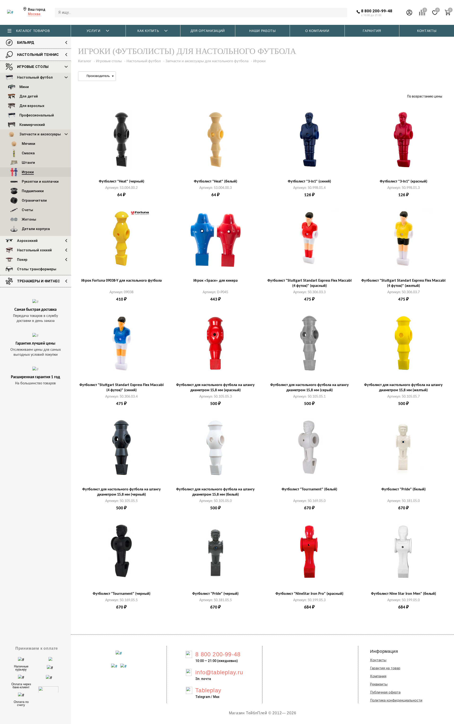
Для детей (28, 96)
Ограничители (34, 200)
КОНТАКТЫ (427, 31)
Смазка (28, 153)
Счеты (27, 210)
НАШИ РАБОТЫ (262, 31)
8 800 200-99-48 (376, 11)
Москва (34, 14)
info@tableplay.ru (219, 672)
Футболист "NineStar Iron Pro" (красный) (309, 594)
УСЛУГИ (93, 31)
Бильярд (25, 42)
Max (216, 697)
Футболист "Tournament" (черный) (121, 594)
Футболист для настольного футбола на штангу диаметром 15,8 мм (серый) (309, 387)
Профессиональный (36, 115)
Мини (24, 87)
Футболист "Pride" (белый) (403, 489)
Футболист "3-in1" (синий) (309, 181)
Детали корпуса (36, 229)
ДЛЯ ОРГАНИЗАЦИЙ (208, 31)
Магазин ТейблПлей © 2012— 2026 (262, 713)
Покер (22, 260)
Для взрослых (31, 106)
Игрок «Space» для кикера (215, 281)
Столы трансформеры (36, 269)
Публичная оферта (385, 692)
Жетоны (29, 219)
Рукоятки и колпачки (40, 181)
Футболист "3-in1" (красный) (403, 181)
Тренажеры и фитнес (38, 281)
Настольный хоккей (34, 250)
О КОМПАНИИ (317, 31)
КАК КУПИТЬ (148, 31)
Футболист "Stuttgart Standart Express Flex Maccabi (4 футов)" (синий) (121, 387)
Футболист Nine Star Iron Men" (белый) (403, 594)
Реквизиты (379, 684)
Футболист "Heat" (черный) (121, 181)
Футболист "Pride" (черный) (215, 594)
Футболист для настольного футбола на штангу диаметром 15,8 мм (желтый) (403, 387)
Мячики (28, 144)
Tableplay (208, 690)
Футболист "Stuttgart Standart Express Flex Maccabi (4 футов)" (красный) (309, 283)
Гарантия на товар (385, 668)
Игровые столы (32, 67)
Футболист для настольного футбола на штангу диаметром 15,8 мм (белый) (215, 492)
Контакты (378, 660)
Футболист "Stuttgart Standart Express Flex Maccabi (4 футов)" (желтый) (403, 283)
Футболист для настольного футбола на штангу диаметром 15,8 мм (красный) (215, 387)
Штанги (28, 162)
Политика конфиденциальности (396, 700)
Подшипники (33, 191)
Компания (378, 676)
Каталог (84, 61)
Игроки (28, 172)
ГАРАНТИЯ (372, 31)
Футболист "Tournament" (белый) (309, 489)
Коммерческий (32, 125)
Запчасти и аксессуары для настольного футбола (207, 61)
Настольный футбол (35, 77)
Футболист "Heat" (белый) (215, 181)
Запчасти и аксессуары (40, 134)
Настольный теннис (38, 55)
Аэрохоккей (27, 241)
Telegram (202, 697)
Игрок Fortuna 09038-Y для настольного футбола (121, 281)
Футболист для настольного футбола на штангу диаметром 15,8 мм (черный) (121, 492)
